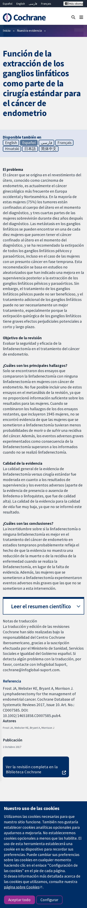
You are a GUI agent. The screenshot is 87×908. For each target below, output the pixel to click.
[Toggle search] (73, 17)
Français (46, 3)
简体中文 (48, 148)
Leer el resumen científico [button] (41, 606)
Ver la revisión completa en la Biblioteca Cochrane (32, 769)
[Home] (26, 17)
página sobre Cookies (21, 887)
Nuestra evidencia (29, 30)
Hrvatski (12, 148)
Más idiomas (76, 3)
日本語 (30, 148)
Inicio (7, 30)
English (20, 3)
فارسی (33, 3)
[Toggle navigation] (81, 17)
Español (7, 3)
